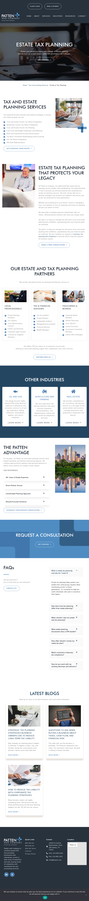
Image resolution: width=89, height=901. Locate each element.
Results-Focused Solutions (16, 502)
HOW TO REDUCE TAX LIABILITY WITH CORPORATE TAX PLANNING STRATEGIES (24, 792)
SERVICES (46, 16)
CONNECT (82, 16)
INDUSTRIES (58, 16)
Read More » (13, 755)
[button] (26, 477)
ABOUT (36, 16)
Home (25, 85)
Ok (45, 897)
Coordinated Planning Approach (18, 494)
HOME (29, 16)
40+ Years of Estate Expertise (17, 477)
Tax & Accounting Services (38, 85)
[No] (86, 895)
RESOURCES (70, 16)
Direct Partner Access (14, 485)
